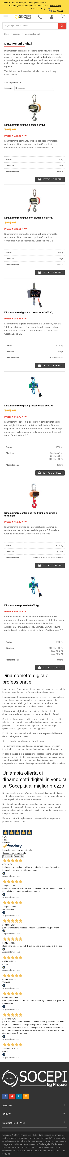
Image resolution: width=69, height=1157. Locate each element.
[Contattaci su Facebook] (5, 1096)
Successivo (19, 856)
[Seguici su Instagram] (26, 1096)
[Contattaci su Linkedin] (19, 1096)
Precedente (8, 856)
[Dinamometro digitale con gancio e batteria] (34, 200)
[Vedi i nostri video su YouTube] (12, 1096)
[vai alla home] (23, 17)
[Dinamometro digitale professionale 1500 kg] (34, 388)
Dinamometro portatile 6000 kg (21, 605)
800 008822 (57, 11)
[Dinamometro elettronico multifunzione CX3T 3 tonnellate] (34, 496)
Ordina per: (9, 88)
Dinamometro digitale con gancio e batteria (28, 217)
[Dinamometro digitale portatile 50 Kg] (34, 107)
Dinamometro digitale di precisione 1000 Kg (28, 312)
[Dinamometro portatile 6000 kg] (34, 588)
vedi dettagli (55, 6)
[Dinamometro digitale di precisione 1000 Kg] (34, 295)
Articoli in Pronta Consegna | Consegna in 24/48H (24, 3)
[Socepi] (34, 1078)
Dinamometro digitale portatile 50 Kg (24, 124)
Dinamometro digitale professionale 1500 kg (28, 405)
